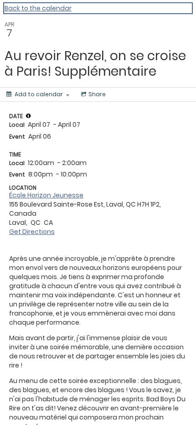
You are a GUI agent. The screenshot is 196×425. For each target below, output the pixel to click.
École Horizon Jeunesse (46, 195)
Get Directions (32, 231)
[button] (28, 116)
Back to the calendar (38, 8)
